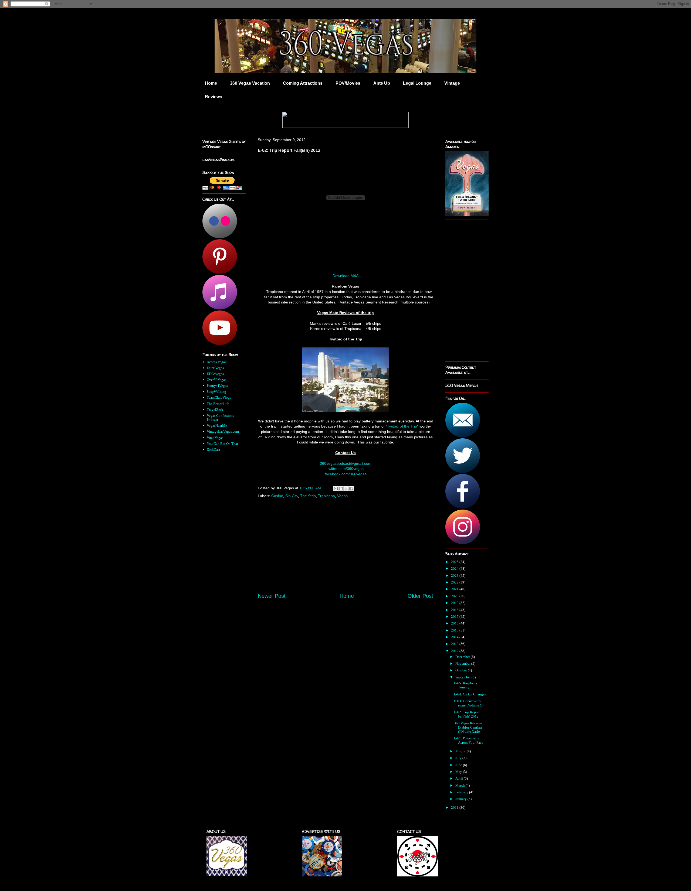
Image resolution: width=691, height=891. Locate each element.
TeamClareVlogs (219, 397)
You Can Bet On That (222, 444)
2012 (455, 651)
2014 (455, 637)
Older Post (420, 596)
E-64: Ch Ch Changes (470, 694)
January (461, 799)
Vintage (452, 83)
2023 (455, 575)
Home (211, 83)
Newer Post (272, 596)
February (462, 792)
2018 (455, 610)
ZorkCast (213, 450)
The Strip (308, 496)
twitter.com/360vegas (345, 468)
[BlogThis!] (341, 488)
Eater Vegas (215, 368)
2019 (455, 603)
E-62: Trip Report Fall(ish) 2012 (467, 714)
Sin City (291, 496)
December (463, 657)
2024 (455, 568)
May (459, 772)
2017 (455, 617)
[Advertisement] (345, 551)
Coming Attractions (303, 83)
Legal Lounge (417, 83)
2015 (455, 630)
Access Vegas (216, 362)
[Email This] (335, 488)
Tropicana (326, 496)
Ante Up (381, 83)
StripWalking (216, 392)
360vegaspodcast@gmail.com (345, 463)
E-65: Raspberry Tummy (466, 685)
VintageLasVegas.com (223, 431)
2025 (455, 562)
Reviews (213, 96)
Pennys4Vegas (217, 386)
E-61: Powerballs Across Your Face (468, 740)
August (461, 751)
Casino (277, 496)
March (460, 785)
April (459, 778)
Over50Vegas (216, 380)
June (459, 765)
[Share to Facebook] (351, 488)
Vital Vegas (215, 438)
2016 (455, 623)
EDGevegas (215, 374)
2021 (455, 589)
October (461, 670)
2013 (455, 644)
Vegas (342, 496)
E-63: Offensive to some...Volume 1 (468, 703)
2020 (455, 596)
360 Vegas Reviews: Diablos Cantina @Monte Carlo (468, 727)
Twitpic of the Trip (402, 426)
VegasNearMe (217, 426)
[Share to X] (346, 488)
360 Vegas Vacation (250, 83)
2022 (455, 582)
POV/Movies (348, 83)
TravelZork (215, 410)
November (463, 663)
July (458, 758)
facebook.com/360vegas (346, 474)
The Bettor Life (218, 404)
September (463, 677)
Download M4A (345, 276)
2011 (455, 807)
